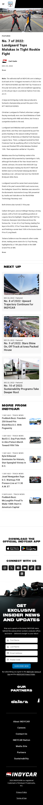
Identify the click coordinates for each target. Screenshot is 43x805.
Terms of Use (21, 798)
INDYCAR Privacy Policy (26, 674)
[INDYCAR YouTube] (25, 567)
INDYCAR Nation (21, 740)
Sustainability (21, 758)
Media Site (21, 746)
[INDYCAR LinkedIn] (22, 573)
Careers (21, 727)
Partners (21, 752)
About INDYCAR (21, 721)
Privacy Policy (21, 792)
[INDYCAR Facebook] (18, 567)
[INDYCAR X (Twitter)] (11, 567)
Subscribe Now (21, 666)
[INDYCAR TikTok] (31, 567)
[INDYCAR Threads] (38, 567)
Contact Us (21, 733)
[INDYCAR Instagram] (5, 567)
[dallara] (19, 701)
